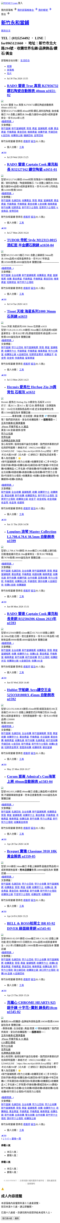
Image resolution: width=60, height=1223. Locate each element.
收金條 (10, 358)
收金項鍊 (52, 499)
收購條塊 (37, 747)
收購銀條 (46, 894)
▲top (3, 152)
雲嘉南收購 (26, 747)
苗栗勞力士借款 (47, 207)
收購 (50, 128)
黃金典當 (17, 279)
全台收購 (16, 275)
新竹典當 (26, 744)
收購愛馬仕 (31, 495)
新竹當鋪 (6, 128)
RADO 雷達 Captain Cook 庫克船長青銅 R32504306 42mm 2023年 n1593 (32, 618)
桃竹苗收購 (31, 657)
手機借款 (9, 581)
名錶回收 (16, 200)
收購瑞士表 (21, 581)
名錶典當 (40, 740)
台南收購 (20, 1115)
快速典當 (20, 358)
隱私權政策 (51, 1180)
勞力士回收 (18, 347)
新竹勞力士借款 (30, 207)
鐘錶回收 (28, 135)
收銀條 (20, 502)
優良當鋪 (47, 747)
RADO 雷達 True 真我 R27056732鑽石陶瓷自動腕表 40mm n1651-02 (32, 90)
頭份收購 (43, 581)
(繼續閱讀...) (7, 121)
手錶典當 (12, 204)
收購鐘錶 (21, 585)
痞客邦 (26, 141)
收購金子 (49, 354)
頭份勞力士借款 (15, 1118)
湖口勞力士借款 (47, 970)
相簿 (9, 66)
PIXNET (13, 1180)
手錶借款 (32, 581)
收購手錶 (43, 132)
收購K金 (34, 654)
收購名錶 (20, 740)
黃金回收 (22, 132)
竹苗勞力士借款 (22, 894)
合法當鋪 (45, 737)
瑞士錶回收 (20, 970)
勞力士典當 (46, 818)
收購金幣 (36, 894)
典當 (34, 128)
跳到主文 (5, 31)
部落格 (10, 70)
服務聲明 (31, 1184)
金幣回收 (38, 135)
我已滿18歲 (7, 1218)
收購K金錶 (10, 585)
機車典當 (32, 132)
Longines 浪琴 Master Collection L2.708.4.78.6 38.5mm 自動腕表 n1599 (31, 536)
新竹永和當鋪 (15, 22)
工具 (21, 147)
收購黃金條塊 (21, 822)
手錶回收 (53, 132)
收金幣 (5, 502)
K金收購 (42, 204)
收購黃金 (27, 200)
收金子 (32, 499)
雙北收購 (30, 1115)
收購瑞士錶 (17, 135)
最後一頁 (16, 1138)
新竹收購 (6, 207)
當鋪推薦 (43, 128)
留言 (33, 141)
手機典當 (12, 132)
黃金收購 (32, 204)
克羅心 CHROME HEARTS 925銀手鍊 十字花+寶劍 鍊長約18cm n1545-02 (32, 1007)
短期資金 (16, 207)
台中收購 (32, 578)
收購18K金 (37, 661)
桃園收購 (37, 574)
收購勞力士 (11, 351)
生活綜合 (25, 60)
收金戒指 (42, 499)
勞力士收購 (41, 884)
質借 (29, 128)
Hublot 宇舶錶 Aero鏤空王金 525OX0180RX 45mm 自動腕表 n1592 (30, 694)
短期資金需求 (36, 354)
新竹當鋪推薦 (19, 128)
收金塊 (13, 502)
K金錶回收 (23, 354)
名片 (9, 73)
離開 (17, 1218)
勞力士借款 (44, 657)
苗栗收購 (43, 578)
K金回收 (5, 135)
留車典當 (30, 358)
